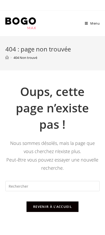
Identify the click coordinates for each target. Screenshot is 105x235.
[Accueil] (7, 57)
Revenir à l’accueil (52, 206)
